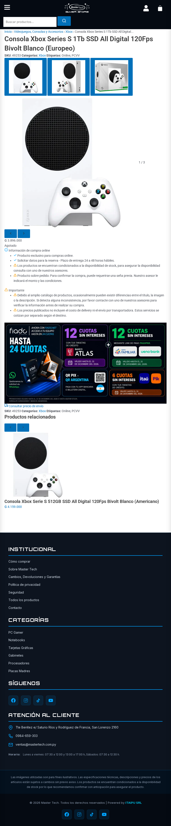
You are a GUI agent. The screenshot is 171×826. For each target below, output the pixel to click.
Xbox (69, 31)
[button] (7, 8)
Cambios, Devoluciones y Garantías (34, 577)
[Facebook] (13, 700)
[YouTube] (51, 700)
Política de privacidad (24, 584)
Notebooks (16, 640)
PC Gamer (15, 632)
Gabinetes (15, 655)
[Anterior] (10, 233)
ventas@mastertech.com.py (36, 744)
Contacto (15, 608)
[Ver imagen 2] (68, 77)
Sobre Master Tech (22, 569)
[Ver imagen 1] (25, 77)
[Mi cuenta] (146, 8)
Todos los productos (23, 600)
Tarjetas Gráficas (20, 648)
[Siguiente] (24, 233)
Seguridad (16, 592)
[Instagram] (26, 700)
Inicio (8, 31)
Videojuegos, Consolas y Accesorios (38, 31)
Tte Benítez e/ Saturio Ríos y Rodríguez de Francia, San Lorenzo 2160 (67, 727)
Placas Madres (19, 671)
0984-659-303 (27, 736)
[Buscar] (64, 21)
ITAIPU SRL (133, 802)
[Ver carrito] (160, 8)
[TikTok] (38, 700)
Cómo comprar (19, 561)
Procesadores (18, 663)
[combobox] (30, 22)
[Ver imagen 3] (111, 77)
